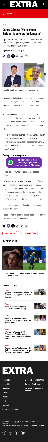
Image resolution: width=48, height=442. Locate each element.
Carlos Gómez (9, 233)
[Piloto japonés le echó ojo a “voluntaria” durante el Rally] (40, 306)
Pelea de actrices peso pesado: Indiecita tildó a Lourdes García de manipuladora (18, 320)
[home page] (24, 4)
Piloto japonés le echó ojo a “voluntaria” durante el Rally (15, 308)
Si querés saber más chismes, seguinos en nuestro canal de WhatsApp (27, 162)
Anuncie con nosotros (34, 380)
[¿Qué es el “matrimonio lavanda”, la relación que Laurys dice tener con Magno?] (40, 292)
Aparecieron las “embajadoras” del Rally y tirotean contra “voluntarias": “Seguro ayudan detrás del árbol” (18, 350)
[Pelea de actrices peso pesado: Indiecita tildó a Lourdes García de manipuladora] (40, 318)
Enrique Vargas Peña (28, 233)
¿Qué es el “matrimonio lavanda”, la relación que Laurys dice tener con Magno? (18, 295)
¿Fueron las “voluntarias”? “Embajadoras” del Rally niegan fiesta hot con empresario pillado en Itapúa (18, 335)
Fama (4, 24)
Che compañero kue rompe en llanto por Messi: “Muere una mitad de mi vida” (23, 275)
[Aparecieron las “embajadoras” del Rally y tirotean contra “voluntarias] (40, 348)
